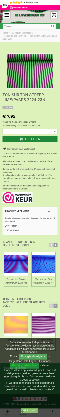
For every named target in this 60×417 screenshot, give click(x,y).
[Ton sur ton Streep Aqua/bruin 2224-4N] (16, 264)
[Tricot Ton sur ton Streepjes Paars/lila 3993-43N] (43, 325)
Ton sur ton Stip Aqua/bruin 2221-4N (43, 281)
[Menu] (6, 15)
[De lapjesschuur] (30, 15)
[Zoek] (53, 26)
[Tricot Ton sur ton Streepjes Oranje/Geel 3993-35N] (16, 325)
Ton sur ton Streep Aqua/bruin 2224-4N (16, 281)
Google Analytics (33, 356)
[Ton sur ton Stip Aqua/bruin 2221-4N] (43, 264)
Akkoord (29, 410)
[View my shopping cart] (54, 15)
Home (5, 33)
